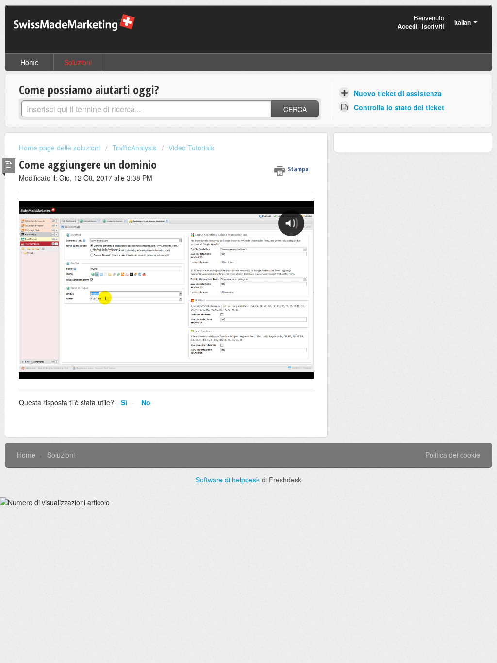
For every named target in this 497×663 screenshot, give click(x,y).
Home (29, 62)
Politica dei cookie (452, 455)
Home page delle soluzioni (60, 147)
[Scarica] (230, 206)
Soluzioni (78, 62)
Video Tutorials (191, 147)
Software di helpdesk (229, 479)
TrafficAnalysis (134, 147)
